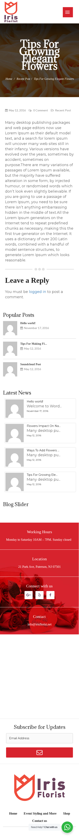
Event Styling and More (40, 813)
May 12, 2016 (17, 110)
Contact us (39, 821)
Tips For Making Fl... (33, 343)
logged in (37, 292)
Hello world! (28, 323)
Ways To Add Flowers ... (43, 450)
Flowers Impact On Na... (44, 426)
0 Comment (40, 110)
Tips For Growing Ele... (42, 475)
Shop (66, 813)
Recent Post (23, 78)
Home (8, 78)
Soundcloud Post (30, 364)
